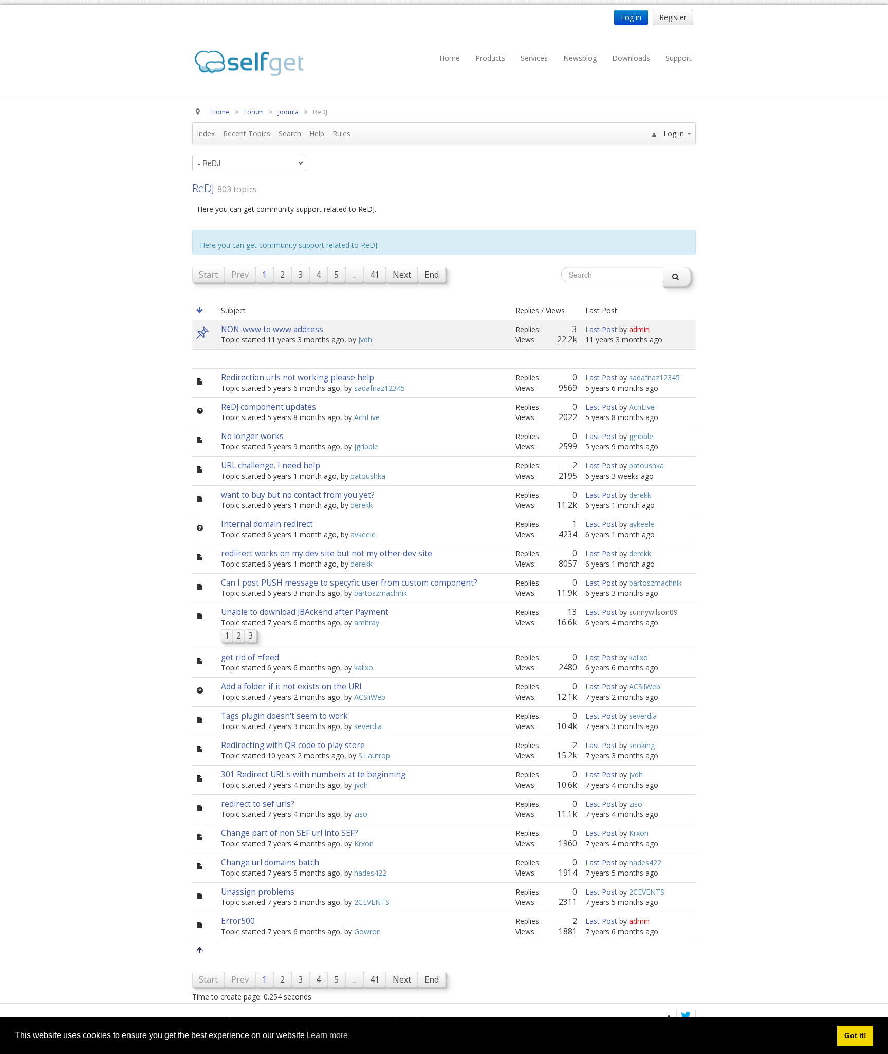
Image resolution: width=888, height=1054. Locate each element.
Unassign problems (257, 891)
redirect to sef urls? (257, 803)
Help (316, 133)
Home (449, 58)
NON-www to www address (272, 329)
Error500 (238, 921)
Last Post (601, 329)
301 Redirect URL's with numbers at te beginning (313, 774)
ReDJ (203, 187)
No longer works (252, 436)
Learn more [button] (327, 1035)
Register (673, 17)
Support (678, 58)
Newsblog (580, 58)
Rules (341, 133)
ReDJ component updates (268, 407)
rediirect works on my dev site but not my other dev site (326, 553)
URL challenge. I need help (270, 465)
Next (402, 274)
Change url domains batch (270, 862)
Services (534, 58)
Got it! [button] (855, 1035)
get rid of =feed (250, 657)
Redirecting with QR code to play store (293, 745)
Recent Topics (246, 133)
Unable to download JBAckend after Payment (304, 612)
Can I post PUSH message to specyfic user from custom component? (349, 582)
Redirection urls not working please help (297, 377)
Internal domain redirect (267, 524)
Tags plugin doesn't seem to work (284, 716)
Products (490, 58)
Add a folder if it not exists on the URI (291, 686)
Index (206, 133)
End (431, 274)
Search (290, 133)
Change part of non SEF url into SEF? (289, 833)
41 (374, 274)
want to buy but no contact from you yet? (298, 494)
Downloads (631, 58)
